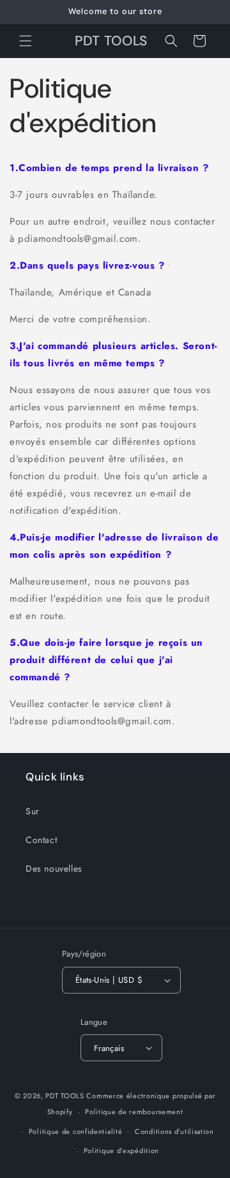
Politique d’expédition (121, 1150)
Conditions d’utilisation (174, 1131)
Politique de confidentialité (76, 1131)
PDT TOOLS (64, 1096)
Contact (41, 839)
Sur (33, 811)
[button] (26, 41)
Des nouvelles (54, 868)
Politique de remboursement (134, 1112)
